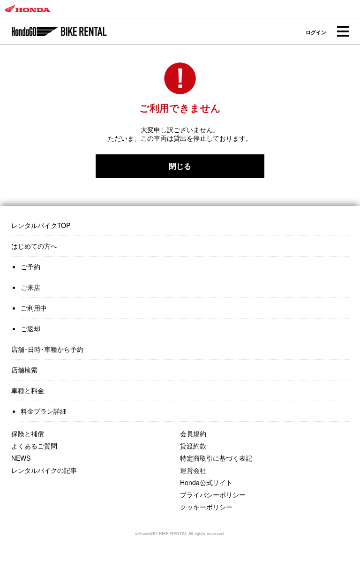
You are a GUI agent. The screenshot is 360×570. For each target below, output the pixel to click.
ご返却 (30, 328)
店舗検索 (24, 369)
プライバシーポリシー (213, 494)
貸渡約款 (193, 445)
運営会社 (193, 470)
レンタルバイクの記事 (44, 470)
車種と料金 (27, 390)
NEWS (20, 458)
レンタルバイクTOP (40, 225)
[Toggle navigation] (342, 32)
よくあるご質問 (34, 445)
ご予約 (30, 266)
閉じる (180, 165)
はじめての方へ (34, 246)
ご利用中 (34, 307)
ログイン (316, 32)
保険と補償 (27, 433)
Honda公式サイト (206, 482)
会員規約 (193, 433)
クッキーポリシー (206, 506)
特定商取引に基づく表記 (216, 458)
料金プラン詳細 (44, 411)
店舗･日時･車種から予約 (47, 349)
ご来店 (30, 287)
